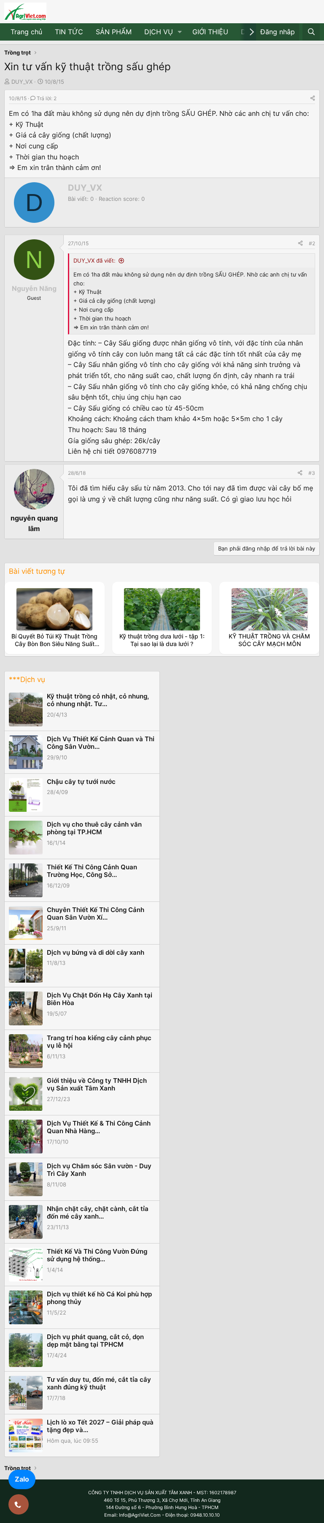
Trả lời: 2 (47, 98)
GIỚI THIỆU (210, 31)
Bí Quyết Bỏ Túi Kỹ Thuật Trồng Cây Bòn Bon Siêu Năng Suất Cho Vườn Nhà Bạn (54, 644)
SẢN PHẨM (114, 31)
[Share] (312, 98)
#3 (311, 473)
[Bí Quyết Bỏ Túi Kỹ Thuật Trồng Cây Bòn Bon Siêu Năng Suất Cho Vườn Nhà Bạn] (54, 609)
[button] (180, 32)
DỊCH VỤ (158, 31)
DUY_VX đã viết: (94, 260)
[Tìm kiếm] (311, 32)
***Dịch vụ (27, 679)
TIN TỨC (69, 31)
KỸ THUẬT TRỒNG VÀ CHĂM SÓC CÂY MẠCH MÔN (269, 640)
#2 (312, 243)
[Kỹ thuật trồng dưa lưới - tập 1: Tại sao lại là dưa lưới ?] (162, 609)
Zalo (22, 1479)
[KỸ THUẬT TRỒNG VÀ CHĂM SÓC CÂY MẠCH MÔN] (270, 609)
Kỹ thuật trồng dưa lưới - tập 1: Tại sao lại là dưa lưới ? (162, 640)
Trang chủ (26, 31)
